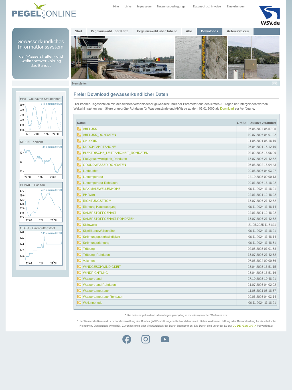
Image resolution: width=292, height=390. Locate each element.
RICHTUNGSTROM (97, 200)
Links (128, 6)
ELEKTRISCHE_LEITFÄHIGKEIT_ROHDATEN (115, 152)
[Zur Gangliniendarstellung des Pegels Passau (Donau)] (40, 221)
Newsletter (79, 83)
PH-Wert (89, 194)
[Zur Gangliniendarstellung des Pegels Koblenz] (40, 178)
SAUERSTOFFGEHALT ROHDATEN (109, 218)
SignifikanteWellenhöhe (99, 230)
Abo (189, 31)
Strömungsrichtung (96, 242)
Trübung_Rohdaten (96, 254)
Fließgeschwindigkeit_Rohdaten (105, 158)
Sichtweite (90, 224)
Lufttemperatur (93, 176)
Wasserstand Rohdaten (99, 284)
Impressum (144, 6)
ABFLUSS (90, 128)
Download (227, 108)
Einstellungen (236, 6)
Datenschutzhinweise (207, 6)
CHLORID (90, 140)
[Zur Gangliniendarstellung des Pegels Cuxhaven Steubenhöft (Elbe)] (40, 134)
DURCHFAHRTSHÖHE (99, 146)
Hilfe (116, 6)
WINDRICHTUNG (95, 272)
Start (78, 31)
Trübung (89, 248)
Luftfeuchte (90, 170)
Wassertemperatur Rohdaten (103, 296)
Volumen (89, 260)
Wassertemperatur (96, 290)
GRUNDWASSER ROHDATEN (104, 164)
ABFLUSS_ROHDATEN (99, 134)
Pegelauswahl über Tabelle (157, 31)
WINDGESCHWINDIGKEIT (102, 266)
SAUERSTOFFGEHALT (99, 212)
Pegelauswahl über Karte (109, 31)
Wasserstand (92, 278)
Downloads (209, 31)
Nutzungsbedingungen (172, 6)
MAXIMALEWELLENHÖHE (101, 188)
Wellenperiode (92, 302)
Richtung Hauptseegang (99, 206)
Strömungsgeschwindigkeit (101, 236)
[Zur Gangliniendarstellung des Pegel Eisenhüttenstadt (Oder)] (40, 264)
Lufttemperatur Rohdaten (100, 182)
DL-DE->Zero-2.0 (244, 325)
